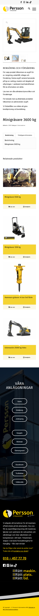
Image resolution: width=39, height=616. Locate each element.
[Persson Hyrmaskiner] (16, 9)
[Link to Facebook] (21, 2)
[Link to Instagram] (24, 2)
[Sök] (28, 9)
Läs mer (12, 206)
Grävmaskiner (21, 125)
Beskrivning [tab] (9, 135)
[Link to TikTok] (30, 2)
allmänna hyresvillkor (24, 91)
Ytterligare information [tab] (25, 135)
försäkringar (7, 94)
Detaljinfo (27, 206)
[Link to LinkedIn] (27, 2)
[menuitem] (28, 9)
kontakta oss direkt (20, 551)
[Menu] (33, 9)
